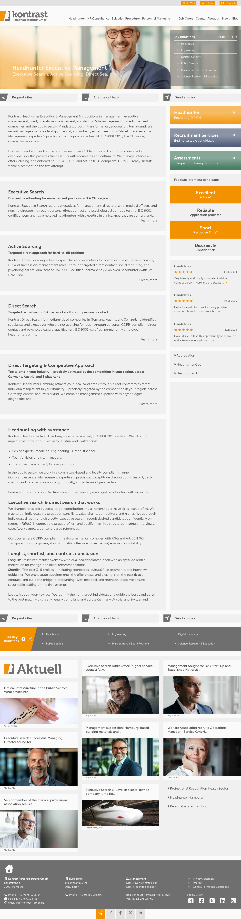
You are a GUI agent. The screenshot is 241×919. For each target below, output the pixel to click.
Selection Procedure (126, 18)
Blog (235, 18)
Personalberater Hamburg (189, 806)
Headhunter (77, 18)
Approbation (186, 355)
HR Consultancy (98, 18)
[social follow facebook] (201, 901)
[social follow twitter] (212, 901)
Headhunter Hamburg (186, 797)
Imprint (197, 882)
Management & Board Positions (199, 70)
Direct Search (22, 306)
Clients (200, 18)
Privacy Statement (203, 878)
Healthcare (187, 43)
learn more (149, 220)
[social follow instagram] (233, 901)
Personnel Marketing (156, 18)
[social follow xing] (191, 901)
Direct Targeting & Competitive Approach (52, 365)
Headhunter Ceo (189, 364)
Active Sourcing (24, 246)
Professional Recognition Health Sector (199, 788)
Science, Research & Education (199, 76)
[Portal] (24, 16)
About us (214, 18)
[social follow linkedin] (222, 901)
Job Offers (186, 18)
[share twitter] (130, 914)
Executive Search (26, 192)
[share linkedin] (140, 914)
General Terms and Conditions (211, 886)
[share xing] (110, 914)
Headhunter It (187, 373)
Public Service (189, 63)
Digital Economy (191, 56)
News (226, 18)
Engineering (188, 50)
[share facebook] (120, 914)
